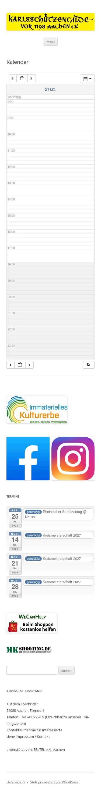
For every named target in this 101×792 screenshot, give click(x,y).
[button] (88, 365)
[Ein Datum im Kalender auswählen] (22, 78)
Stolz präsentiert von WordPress (54, 782)
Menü (51, 42)
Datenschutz (15, 782)
